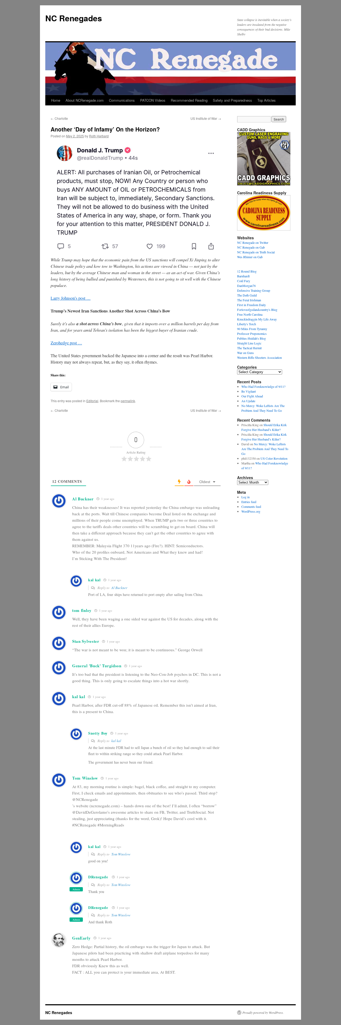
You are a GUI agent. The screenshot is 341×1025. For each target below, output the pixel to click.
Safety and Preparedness (232, 100)
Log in (245, 497)
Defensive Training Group (253, 290)
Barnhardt (243, 276)
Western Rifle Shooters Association (259, 357)
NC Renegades (73, 18)
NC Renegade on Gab (251, 247)
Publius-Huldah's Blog (251, 338)
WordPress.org (250, 511)
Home (55, 100)
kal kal (116, 740)
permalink (128, 400)
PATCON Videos (152, 100)
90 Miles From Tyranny (252, 329)
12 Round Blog (247, 271)
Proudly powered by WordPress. (263, 1012)
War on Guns (245, 353)
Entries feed (248, 502)
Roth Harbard (99, 136)
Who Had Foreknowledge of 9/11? (263, 386)
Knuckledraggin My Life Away (257, 319)
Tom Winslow (121, 854)
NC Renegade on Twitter (252, 242)
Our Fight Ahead (252, 396)
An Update (248, 401)
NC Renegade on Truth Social (256, 252)
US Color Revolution (274, 458)
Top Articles (266, 100)
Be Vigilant (248, 391)
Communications (122, 100)
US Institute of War (205, 118)
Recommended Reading (189, 100)
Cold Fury (243, 281)
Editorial (92, 400)
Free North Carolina (249, 314)
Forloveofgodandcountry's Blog (257, 309)
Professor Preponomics (252, 333)
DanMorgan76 (246, 285)
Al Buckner (119, 587)
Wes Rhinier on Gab (250, 257)
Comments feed (251, 506)
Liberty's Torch (246, 324)
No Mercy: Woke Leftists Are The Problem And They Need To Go (264, 449)
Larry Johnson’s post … (71, 298)
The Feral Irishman (249, 300)
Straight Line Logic (249, 343)
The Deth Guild (247, 295)
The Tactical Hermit (249, 348)
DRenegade (98, 877)
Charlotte (59, 118)
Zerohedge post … (66, 342)
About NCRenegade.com (85, 100)
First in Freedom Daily (251, 305)
